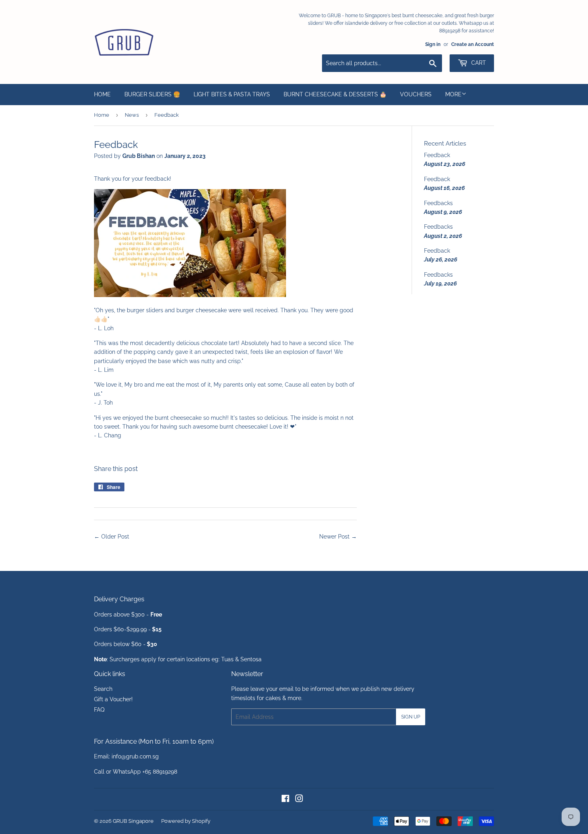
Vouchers (416, 94)
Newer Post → (338, 536)
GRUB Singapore (133, 821)
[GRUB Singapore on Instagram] (299, 799)
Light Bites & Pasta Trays (232, 94)
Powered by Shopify (185, 821)
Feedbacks (438, 203)
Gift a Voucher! (113, 699)
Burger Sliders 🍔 (152, 94)
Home (102, 94)
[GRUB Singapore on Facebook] (285, 799)
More (453, 94)
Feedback (437, 155)
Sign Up (410, 717)
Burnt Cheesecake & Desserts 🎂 (335, 94)
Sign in (432, 44)
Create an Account (472, 44)
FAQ (99, 709)
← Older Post (111, 536)
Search (103, 689)
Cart (478, 63)
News (132, 115)
